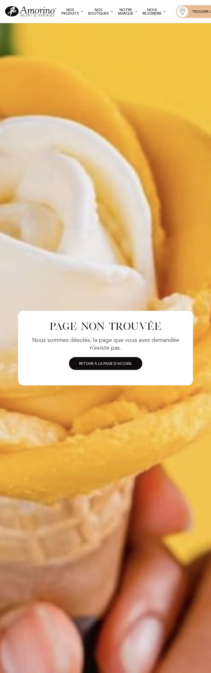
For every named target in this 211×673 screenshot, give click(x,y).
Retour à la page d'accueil (105, 364)
